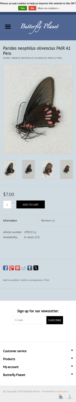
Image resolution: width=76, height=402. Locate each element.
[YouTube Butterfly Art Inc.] (38, 332)
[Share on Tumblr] (29, 267)
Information (10, 220)
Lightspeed (62, 391)
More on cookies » (48, 8)
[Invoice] (69, 396)
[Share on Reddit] (23, 267)
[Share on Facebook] (5, 267)
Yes (22, 8)
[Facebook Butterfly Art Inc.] (31, 332)
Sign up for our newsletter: (38, 311)
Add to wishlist (11, 280)
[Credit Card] (60, 396)
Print (46, 280)
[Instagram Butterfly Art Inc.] (45, 332)
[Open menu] (8, 26)
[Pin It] (17, 267)
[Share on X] (35, 267)
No (32, 8)
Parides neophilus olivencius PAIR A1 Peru (37, 57)
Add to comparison (32, 280)
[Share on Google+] (11, 267)
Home (6, 57)
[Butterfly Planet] (46, 27)
